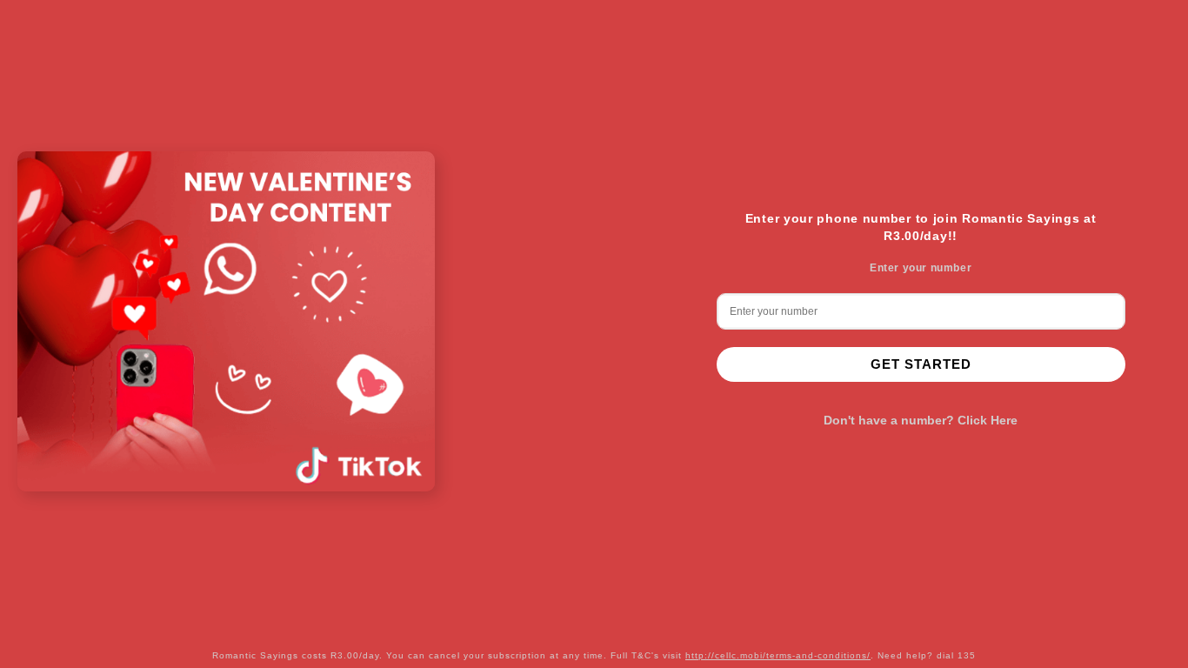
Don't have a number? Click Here (921, 420)
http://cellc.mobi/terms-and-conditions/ (778, 655)
